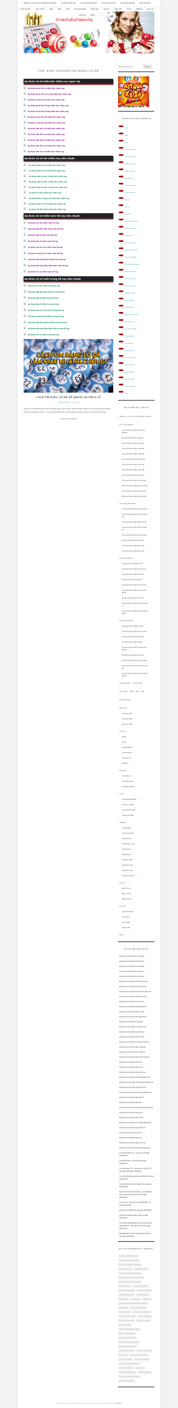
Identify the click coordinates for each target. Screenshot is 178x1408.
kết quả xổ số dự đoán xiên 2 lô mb (133, 546)
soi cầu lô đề (123, 1355)
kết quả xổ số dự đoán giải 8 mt (132, 579)
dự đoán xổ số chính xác (127, 1290)
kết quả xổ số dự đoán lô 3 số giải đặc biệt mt (134, 591)
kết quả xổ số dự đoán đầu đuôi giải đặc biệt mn (135, 675)
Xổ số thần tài (128, 235)
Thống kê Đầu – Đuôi (131, 314)
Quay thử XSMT (129, 379)
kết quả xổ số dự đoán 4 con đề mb (133, 443)
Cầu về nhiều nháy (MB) (131, 264)
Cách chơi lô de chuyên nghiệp (129, 1260)
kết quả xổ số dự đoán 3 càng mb (132, 438)
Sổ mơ (126, 393)
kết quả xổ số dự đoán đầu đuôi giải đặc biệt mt (135, 612)
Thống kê (139, 9)
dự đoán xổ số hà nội (144, 1290)
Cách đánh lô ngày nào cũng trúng (130, 1273)
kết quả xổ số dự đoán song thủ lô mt (134, 585)
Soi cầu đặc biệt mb (68, 3)
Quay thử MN (126, 922)
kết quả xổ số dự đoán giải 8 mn (132, 642)
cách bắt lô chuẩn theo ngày (128, 1256)
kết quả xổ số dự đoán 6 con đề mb (133, 448)
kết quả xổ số (123, 1299)
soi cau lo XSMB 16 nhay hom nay (129, 1329)
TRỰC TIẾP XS (40, 9)
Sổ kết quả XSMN (129, 163)
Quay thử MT (126, 917)
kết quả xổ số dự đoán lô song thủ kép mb (134, 515)
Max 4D (126, 207)
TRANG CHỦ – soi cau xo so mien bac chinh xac (40, 3)
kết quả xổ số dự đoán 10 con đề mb (133, 459)
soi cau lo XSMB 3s (125, 1325)
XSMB (51, 9)
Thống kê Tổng (129, 321)
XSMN (59, 9)
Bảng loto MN (126, 893)
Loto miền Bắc (129, 343)
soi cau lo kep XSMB (143, 1320)
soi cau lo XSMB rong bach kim (129, 1342)
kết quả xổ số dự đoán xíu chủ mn (133, 655)
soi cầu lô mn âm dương (126, 1350)
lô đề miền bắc (135, 1299)
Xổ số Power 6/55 (129, 192)
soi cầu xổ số (140, 1368)
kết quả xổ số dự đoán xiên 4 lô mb (133, 551)
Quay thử (82, 15)
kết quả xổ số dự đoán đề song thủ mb (134, 535)
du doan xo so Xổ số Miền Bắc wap (130, 1282)
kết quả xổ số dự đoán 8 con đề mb (133, 454)
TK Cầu (128, 9)
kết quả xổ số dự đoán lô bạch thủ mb (134, 522)
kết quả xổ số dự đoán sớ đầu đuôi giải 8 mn (135, 667)
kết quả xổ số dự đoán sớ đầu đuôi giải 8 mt (135, 604)
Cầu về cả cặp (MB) (130, 257)
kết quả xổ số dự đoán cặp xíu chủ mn (134, 631)
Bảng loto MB (126, 899)
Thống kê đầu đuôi (130, 271)
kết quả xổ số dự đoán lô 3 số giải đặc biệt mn (134, 649)
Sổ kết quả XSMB (129, 156)
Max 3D (126, 199)
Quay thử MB (126, 927)
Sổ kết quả (95, 9)
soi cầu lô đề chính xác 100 (139, 1355)
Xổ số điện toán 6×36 (128, 786)
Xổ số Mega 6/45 (129, 185)
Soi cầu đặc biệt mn (127, 3)
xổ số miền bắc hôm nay (126, 1381)
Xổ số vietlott (128, 178)
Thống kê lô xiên (129, 285)
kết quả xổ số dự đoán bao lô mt (132, 564)
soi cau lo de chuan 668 (138, 1307)
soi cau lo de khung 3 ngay (141, 1312)
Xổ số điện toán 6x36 (131, 221)
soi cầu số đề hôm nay (126, 1368)
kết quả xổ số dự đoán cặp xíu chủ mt (134, 569)
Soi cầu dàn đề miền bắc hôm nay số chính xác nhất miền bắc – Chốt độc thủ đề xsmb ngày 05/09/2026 (135, 1225)
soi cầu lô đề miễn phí (142, 1359)
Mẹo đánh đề (147, 1299)
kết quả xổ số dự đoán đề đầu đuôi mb (134, 496)
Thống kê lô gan (129, 278)
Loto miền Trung (129, 357)
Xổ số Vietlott (126, 758)
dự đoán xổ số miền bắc (126, 1294)
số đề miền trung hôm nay (127, 1372)
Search (147, 67)
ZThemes (118, 1403)
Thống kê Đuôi (129, 307)
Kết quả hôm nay (80, 9)
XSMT (68, 9)
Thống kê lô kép (129, 293)
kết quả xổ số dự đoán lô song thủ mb (134, 509)
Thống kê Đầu (129, 300)
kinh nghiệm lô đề (143, 1294)
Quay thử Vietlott (129, 386)
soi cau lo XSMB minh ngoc (127, 1337)
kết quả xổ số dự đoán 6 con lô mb (133, 470)
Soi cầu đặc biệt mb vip (88, 3)
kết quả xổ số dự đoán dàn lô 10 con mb (134, 486)
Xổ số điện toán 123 (130, 228)
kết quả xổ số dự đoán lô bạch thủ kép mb (134, 528)
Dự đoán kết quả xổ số (140, 1286)
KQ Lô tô (150, 9)
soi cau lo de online (144, 1316)
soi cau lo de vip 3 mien (126, 1320)
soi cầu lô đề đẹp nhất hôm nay (129, 1363)
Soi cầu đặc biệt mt (108, 3)
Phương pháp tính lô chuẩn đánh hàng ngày (133, 1303)
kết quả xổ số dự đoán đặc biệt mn (133, 637)
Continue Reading (68, 419)
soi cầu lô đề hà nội (125, 1359)
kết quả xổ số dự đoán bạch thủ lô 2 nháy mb (133, 431)
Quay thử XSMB (129, 364)
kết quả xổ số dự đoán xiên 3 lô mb (133, 540)
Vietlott (106, 9)
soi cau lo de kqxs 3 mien (127, 1316)
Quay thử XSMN (129, 372)
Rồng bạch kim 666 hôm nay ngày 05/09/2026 (135, 1210)
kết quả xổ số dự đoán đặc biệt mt (133, 574)
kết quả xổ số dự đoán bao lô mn (132, 626)
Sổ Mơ (92, 15)
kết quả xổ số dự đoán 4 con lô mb (133, 464)
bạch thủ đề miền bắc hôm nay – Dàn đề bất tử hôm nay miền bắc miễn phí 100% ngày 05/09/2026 (135, 1194)
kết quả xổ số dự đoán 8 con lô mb (133, 475)
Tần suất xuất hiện (130, 328)
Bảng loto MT (126, 888)
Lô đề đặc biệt (25, 9)
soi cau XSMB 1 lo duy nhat (127, 1346)
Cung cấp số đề (145, 3)
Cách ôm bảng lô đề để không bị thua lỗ (68, 397)
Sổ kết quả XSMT (129, 171)
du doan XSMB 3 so (125, 1286)
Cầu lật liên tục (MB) (130, 250)
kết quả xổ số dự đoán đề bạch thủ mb (134, 491)
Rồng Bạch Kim (123, 1307)
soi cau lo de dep (124, 1312)
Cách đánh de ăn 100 (141, 1269)
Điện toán (118, 9)
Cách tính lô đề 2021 (125, 1269)
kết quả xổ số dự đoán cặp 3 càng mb (134, 480)
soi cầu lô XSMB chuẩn (144, 1350)
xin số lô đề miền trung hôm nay (129, 1376)
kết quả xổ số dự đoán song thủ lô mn (134, 660)
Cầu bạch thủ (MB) (130, 242)
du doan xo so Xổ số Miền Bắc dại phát (131, 1277)
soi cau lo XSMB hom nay (127, 1333)
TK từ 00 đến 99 (129, 336)
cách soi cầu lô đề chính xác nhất (130, 1264)
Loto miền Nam (129, 350)
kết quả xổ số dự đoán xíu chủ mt (132, 598)
